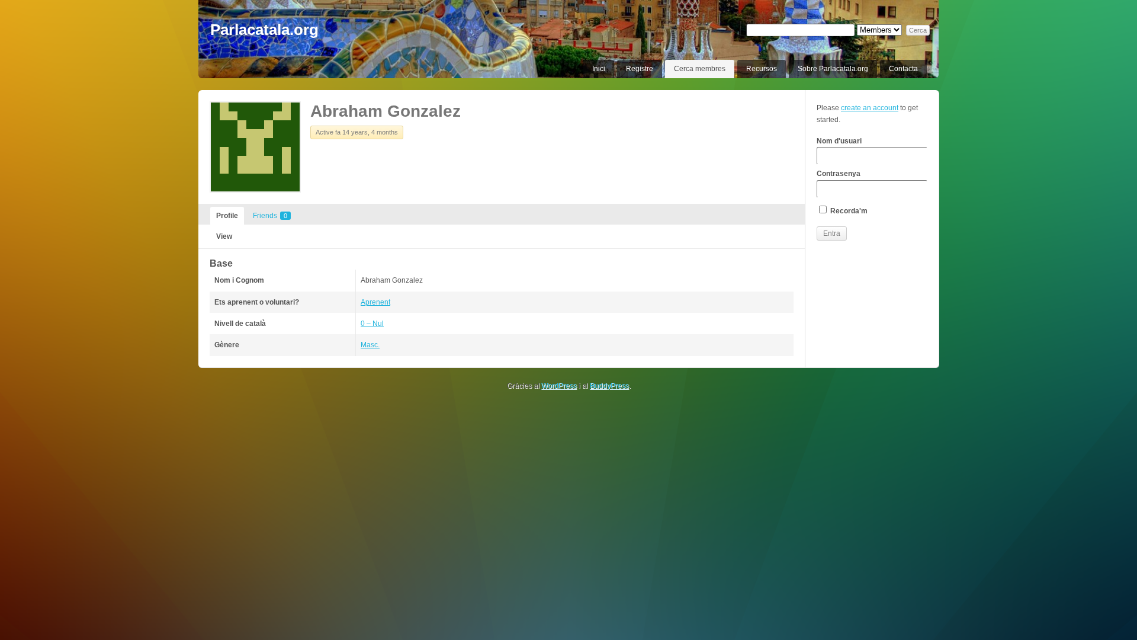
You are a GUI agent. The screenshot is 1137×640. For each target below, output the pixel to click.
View (224, 236)
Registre (639, 69)
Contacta (903, 69)
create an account (869, 108)
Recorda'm (848, 211)
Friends (270, 216)
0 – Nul (372, 323)
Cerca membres (699, 69)
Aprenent (375, 302)
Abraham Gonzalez (385, 111)
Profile (227, 216)
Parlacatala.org (264, 30)
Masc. (370, 345)
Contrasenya (838, 173)
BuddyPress (609, 386)
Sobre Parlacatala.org (833, 69)
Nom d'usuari (839, 141)
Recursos (761, 69)
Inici (598, 69)
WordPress (559, 386)
